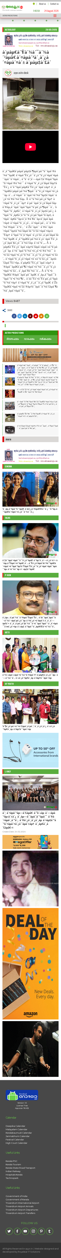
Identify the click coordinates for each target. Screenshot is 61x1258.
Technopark (12, 1178)
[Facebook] (17, 1231)
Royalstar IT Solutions (29, 1251)
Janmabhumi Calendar (18, 1136)
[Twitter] (9, 1231)
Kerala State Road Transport (20, 1168)
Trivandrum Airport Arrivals (19, 1206)
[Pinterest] (41, 1231)
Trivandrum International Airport (22, 1203)
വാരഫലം (29, 339)
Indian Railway (13, 1171)
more (8, 439)
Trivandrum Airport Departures (22, 1209)
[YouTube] (25, 1231)
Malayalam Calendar (16, 1129)
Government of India (16, 1196)
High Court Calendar (16, 1143)
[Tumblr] (49, 1231)
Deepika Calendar (15, 1126)
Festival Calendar (15, 1139)
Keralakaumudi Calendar (19, 1132)
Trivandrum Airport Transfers (20, 1213)
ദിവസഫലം (13, 339)
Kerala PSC (11, 1161)
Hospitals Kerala (14, 1174)
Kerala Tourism (13, 1164)
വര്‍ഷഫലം (45, 339)
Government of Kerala (17, 1199)
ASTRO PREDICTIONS (10, 15)
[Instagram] (33, 1231)
